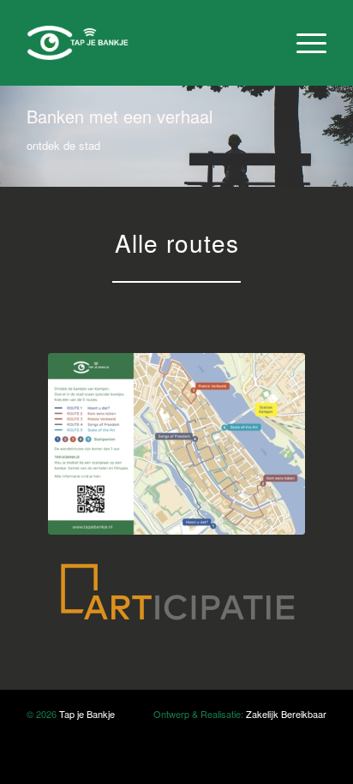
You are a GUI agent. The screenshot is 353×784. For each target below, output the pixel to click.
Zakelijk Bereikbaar (286, 714)
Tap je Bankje (87, 714)
